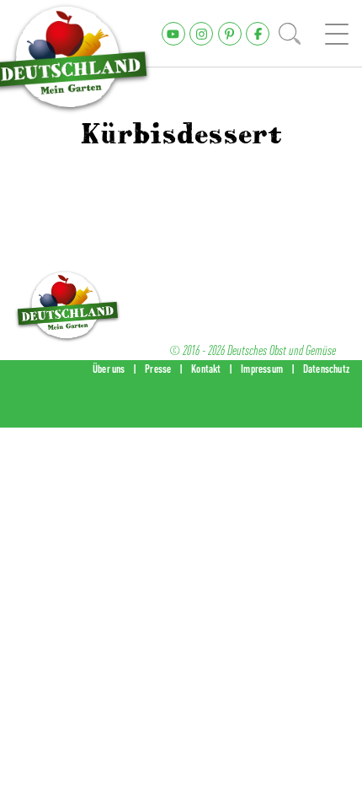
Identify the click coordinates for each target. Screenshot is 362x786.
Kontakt (206, 368)
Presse (158, 368)
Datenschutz (326, 368)
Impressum (262, 368)
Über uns (109, 368)
